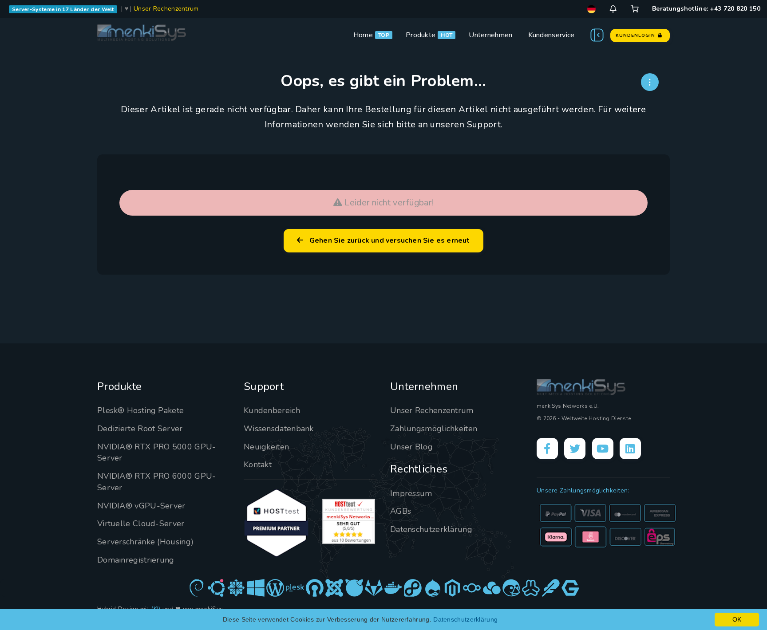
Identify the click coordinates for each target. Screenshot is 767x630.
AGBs (400, 511)
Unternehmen (490, 35)
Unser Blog (411, 446)
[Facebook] (547, 448)
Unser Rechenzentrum (166, 8)
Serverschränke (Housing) (145, 541)
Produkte (420, 35)
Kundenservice (551, 35)
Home (363, 35)
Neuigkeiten (266, 446)
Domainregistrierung (135, 560)
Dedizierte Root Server (140, 428)
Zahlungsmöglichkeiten (433, 428)
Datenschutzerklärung (431, 529)
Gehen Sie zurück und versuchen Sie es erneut (388, 240)
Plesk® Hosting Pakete (140, 410)
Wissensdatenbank (279, 428)
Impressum (411, 493)
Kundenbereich (272, 410)
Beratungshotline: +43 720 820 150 (706, 8)
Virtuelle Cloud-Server (141, 523)
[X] (574, 448)
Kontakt (258, 464)
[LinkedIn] (630, 448)
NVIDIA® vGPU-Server (141, 505)
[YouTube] (602, 448)
